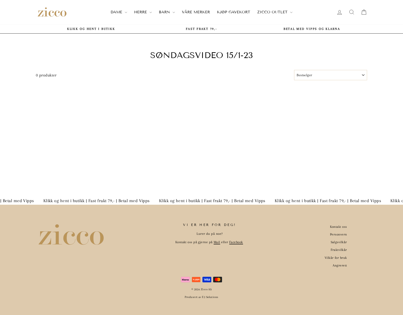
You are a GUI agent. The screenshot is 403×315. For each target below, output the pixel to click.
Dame (117, 12)
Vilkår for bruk (336, 258)
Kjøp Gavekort (233, 12)
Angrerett (340, 265)
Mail (217, 242)
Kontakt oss (338, 226)
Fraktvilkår (339, 250)
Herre (141, 12)
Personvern (338, 234)
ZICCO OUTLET (273, 12)
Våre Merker (196, 12)
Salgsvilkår (339, 242)
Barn (165, 12)
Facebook (236, 242)
